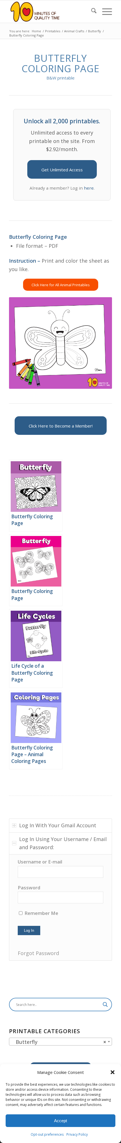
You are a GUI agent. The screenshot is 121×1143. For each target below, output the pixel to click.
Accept (60, 1120)
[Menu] (104, 11)
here (89, 188)
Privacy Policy (77, 1134)
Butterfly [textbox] (59, 1042)
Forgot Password (38, 953)
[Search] (91, 11)
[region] (60, 907)
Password (29, 887)
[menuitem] (91, 11)
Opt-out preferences (47, 1134)
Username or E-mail (40, 861)
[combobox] (60, 1042)
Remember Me (40, 913)
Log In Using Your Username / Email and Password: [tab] (63, 843)
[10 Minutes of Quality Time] (50, 11)
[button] (112, 1072)
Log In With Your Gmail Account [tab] (57, 825)
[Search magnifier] (105, 1004)
